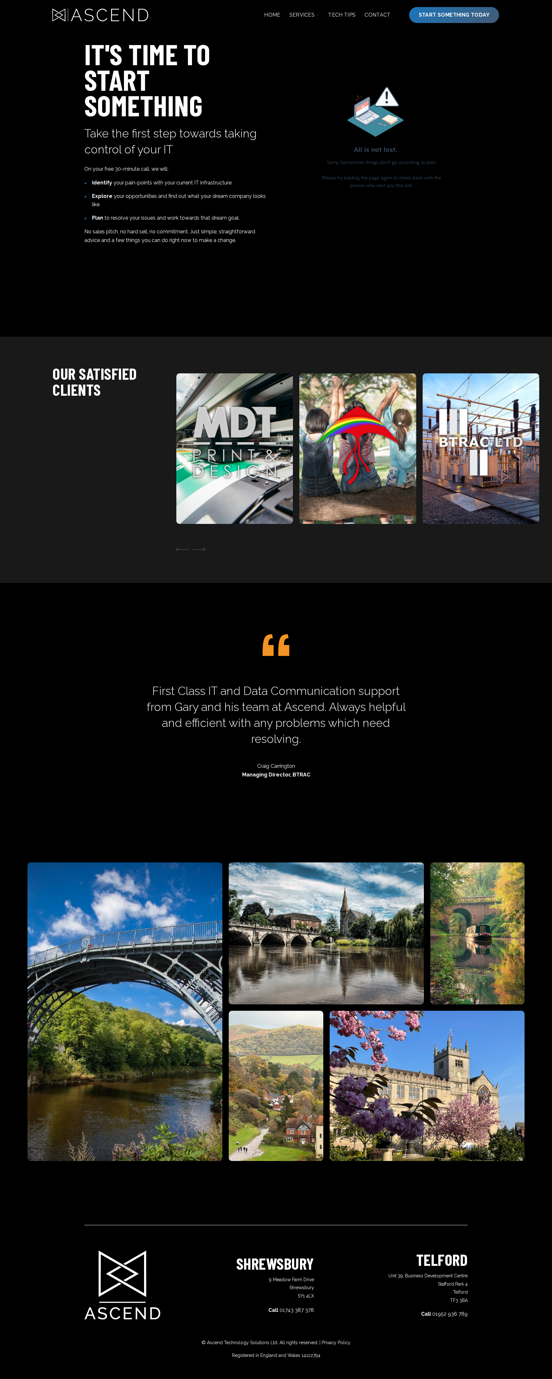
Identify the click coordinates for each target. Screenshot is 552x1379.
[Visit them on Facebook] (214, 503)
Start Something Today (454, 15)
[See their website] (197, 503)
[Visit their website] (320, 503)
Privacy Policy (336, 1342)
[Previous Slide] (181, 549)
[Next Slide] (200, 549)
